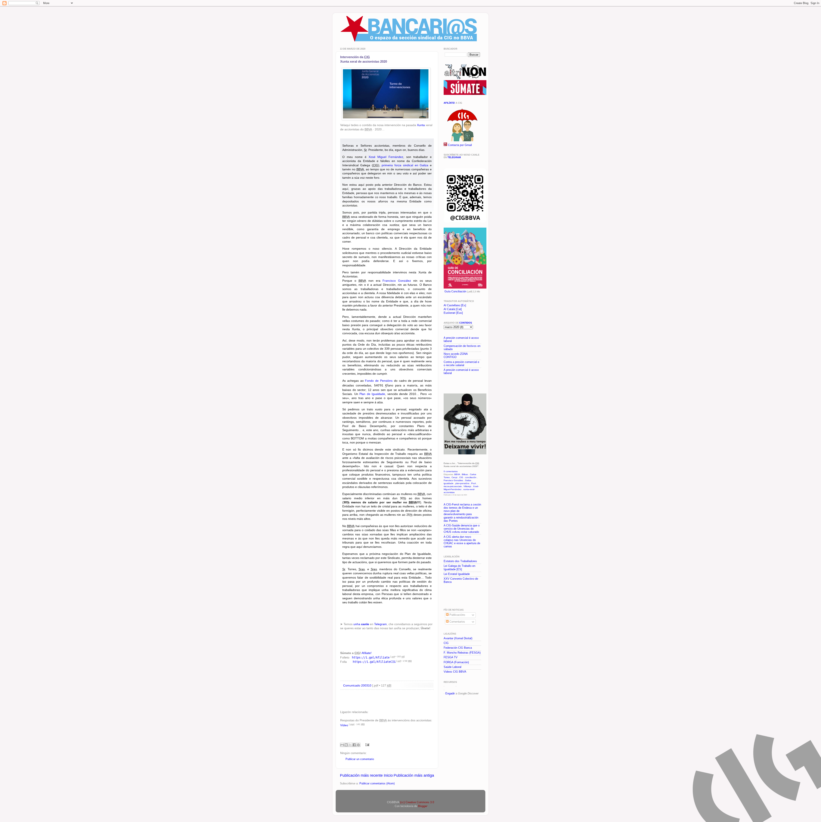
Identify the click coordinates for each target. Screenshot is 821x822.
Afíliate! (367, 653)
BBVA (457, 474)
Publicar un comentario (360, 759)
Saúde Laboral (452, 667)
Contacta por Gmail (460, 145)
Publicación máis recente (361, 775)
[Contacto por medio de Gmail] (445, 145)
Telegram (380, 624)
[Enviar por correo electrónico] (342, 745)
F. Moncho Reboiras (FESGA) (462, 652)
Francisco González (396, 280)
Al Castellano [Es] (455, 305)
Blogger (422, 806)
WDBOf (450, 686)
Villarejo (467, 486)
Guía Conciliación (455, 291)
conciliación (470, 477)
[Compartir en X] (350, 745)
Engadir (450, 693)
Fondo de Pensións (379, 380)
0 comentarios (451, 471)
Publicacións (457, 614)
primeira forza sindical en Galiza (405, 165)
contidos (465, 322)
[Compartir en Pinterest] (358, 745)
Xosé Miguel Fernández (386, 157)
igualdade (448, 483)
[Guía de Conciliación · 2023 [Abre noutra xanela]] (465, 287)
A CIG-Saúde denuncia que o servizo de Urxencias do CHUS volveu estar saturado (462, 528)
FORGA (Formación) (456, 662)
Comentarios (457, 621)
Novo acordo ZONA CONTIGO (456, 355)
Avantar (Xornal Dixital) (458, 638)
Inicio (388, 775)
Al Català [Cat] (453, 309)
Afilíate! (449, 103)
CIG (461, 477)
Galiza (468, 480)
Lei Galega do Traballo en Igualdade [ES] (459, 567)
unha (361, 624)
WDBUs (462, 686)
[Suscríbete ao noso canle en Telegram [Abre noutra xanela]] (465, 221)
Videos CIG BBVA (455, 671)
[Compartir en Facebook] (354, 745)
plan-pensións (462, 483)
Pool (473, 483)
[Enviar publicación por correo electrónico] (366, 744)
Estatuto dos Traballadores (460, 561)
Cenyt (454, 477)
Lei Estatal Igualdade (457, 574)
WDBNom (451, 689)
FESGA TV (451, 657)
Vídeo (344, 725)
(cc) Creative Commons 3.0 (417, 802)
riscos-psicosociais (453, 486)
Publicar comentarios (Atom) (377, 783)
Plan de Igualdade (372, 394)
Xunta (421, 125)
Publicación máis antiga (414, 775)
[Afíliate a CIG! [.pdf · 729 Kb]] (462, 140)
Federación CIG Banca (458, 647)
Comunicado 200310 (357, 685)
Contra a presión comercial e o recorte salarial (461, 364)
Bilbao (465, 474)
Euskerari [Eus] (453, 312)
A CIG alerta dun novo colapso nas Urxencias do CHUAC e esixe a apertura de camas (462, 541)
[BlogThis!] (346, 745)
